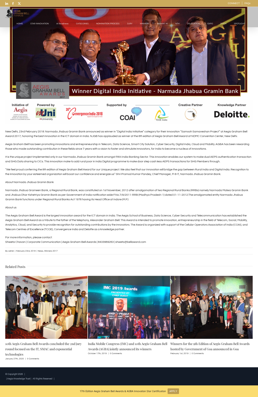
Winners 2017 (51, 251)
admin (11, 251)
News (40, 251)
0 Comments (33, 353)
